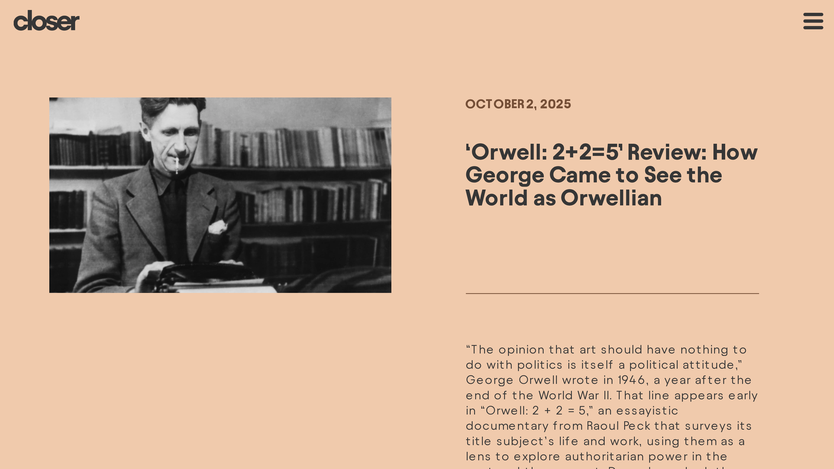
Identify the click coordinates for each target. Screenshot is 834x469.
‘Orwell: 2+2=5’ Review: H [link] (595, 151)
